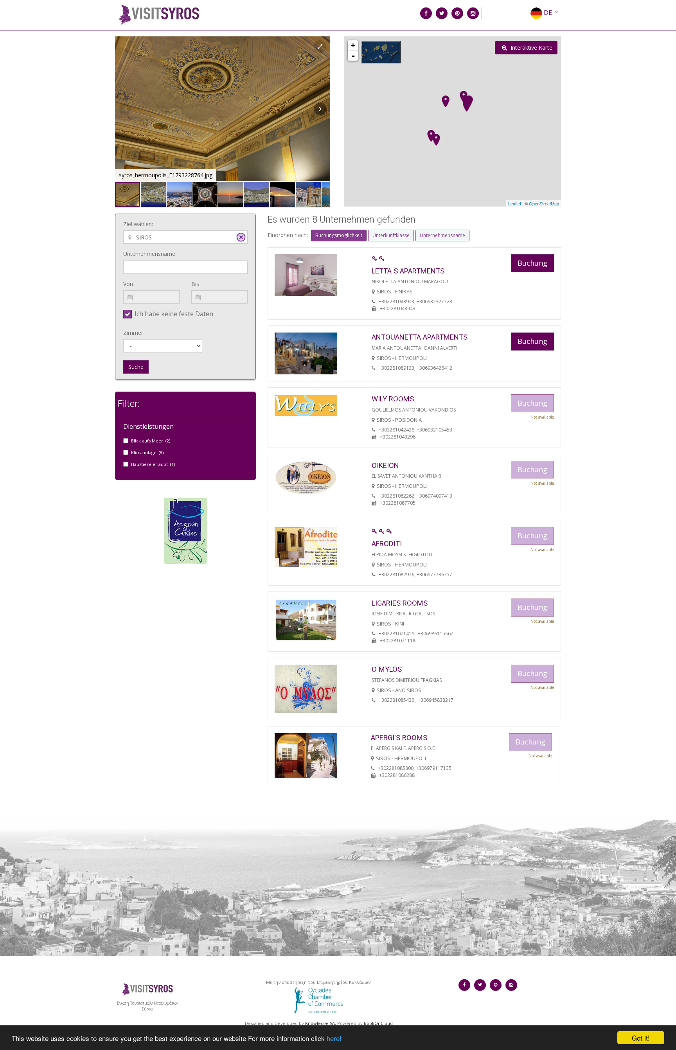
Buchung (532, 263)
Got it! (641, 1038)
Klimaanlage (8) (147, 452)
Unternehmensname (149, 253)
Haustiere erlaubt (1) (153, 464)
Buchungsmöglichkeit (338, 235)
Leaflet (514, 203)
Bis (195, 284)
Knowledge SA (320, 1023)
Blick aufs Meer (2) (150, 441)
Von (128, 284)
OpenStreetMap (544, 203)
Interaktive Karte (530, 47)
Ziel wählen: (138, 224)
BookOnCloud (378, 1023)
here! (334, 1038)
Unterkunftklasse (391, 235)
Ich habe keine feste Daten (174, 313)
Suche (136, 366)
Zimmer (133, 332)
